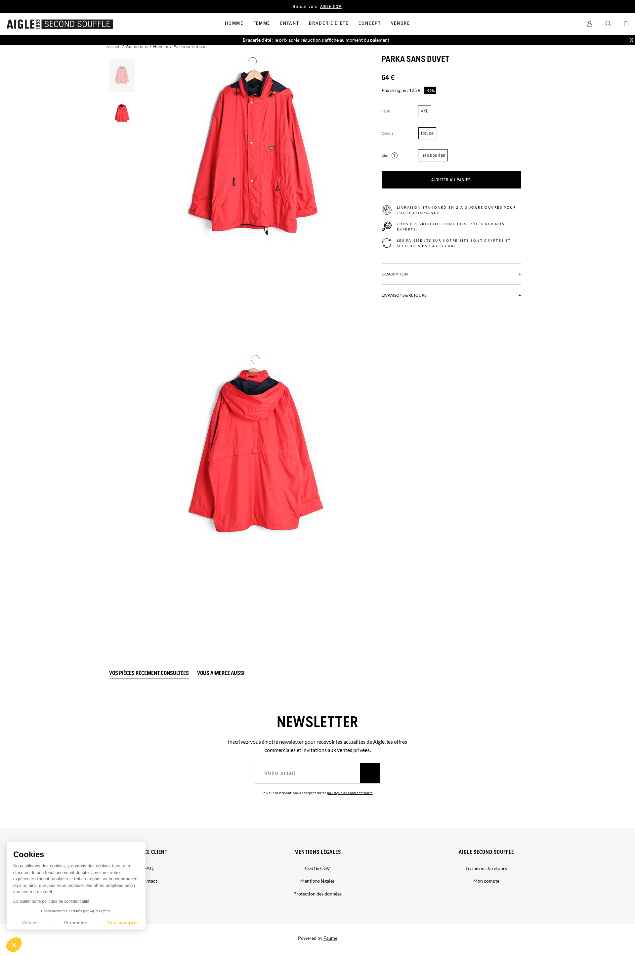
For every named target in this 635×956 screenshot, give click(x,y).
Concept (370, 23)
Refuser (29, 922)
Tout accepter (122, 922)
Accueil (113, 46)
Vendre (400, 23)
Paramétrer (76, 922)
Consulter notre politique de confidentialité (51, 901)
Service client (149, 852)
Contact (149, 881)
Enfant (289, 23)
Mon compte (486, 881)
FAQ (148, 868)
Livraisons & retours (486, 868)
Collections (137, 46)
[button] (14, 945)
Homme (234, 23)
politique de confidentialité (350, 793)
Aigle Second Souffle (486, 852)
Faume (330, 938)
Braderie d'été (329, 23)
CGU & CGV (317, 868)
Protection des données (317, 893)
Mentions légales (317, 852)
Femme (261, 23)
